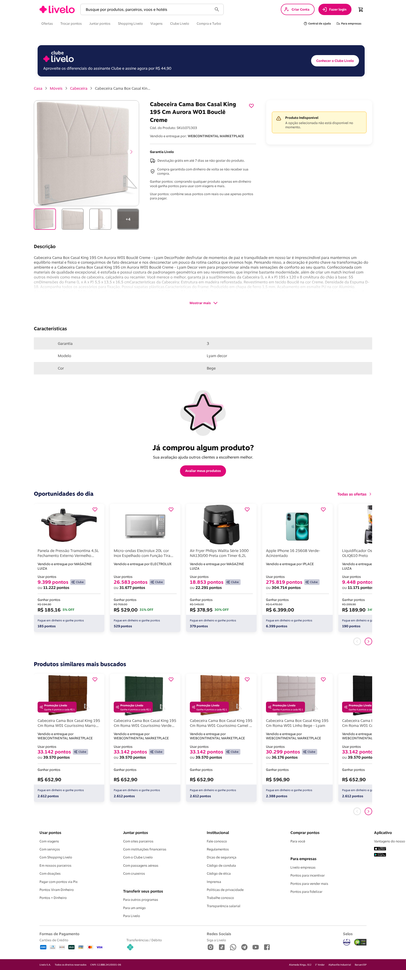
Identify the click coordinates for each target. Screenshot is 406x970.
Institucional (218, 832)
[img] (360, 942)
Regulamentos (218, 849)
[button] (147, 9)
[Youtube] (255, 947)
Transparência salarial (223, 906)
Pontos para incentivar (307, 875)
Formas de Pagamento (59, 933)
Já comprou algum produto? (203, 447)
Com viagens (49, 841)
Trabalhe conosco (220, 898)
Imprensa (214, 882)
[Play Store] (380, 855)
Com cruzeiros (134, 873)
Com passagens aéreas (140, 865)
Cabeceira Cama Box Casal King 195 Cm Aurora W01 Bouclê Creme (123, 88)
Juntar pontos (135, 832)
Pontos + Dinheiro (53, 898)
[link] (57, 9)
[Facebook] (267, 947)
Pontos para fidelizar (306, 892)
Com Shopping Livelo (55, 857)
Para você (297, 841)
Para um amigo (134, 908)
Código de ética (219, 873)
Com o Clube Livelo (138, 857)
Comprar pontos (305, 832)
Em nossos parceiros (55, 865)
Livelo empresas (303, 867)
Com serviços (49, 849)
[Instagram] (210, 947)
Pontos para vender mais (309, 883)
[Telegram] (244, 947)
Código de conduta (221, 865)
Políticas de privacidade (225, 890)
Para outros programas (140, 900)
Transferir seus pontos (143, 891)
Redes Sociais (219, 933)
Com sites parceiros (138, 841)
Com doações (50, 873)
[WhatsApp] (233, 947)
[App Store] (380, 849)
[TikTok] (222, 947)
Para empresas (303, 858)
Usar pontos (50, 832)
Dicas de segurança (221, 857)
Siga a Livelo (216, 940)
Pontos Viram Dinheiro (56, 890)
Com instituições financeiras (144, 849)
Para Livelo (131, 916)
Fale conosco (217, 841)
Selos (348, 933)
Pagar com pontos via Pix (58, 882)
